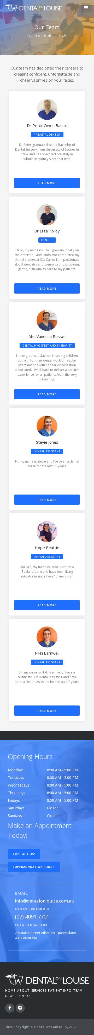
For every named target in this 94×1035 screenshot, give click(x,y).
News (10, 996)
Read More (47, 183)
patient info (60, 990)
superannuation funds (34, 867)
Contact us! (24, 854)
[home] (32, 7)
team (78, 990)
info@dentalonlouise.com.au (44, 901)
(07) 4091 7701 (32, 916)
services (38, 990)
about (23, 990)
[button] (86, 8)
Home (10, 990)
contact (24, 996)
